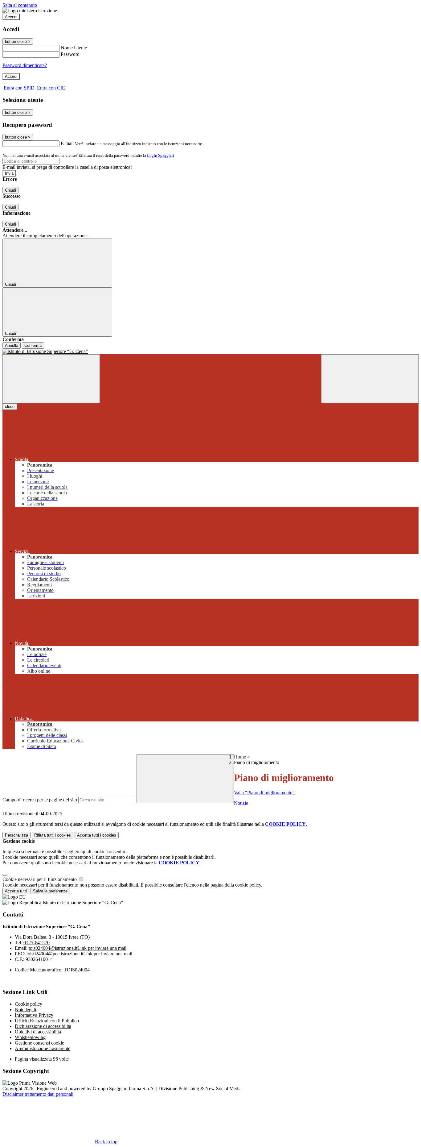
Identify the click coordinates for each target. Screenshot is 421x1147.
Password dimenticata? (24, 65)
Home (240, 756)
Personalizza (16, 835)
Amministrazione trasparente (42, 1048)
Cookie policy (28, 1004)
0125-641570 (36, 942)
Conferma (33, 345)
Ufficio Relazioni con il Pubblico (47, 1020)
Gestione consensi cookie (39, 1042)
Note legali (25, 1009)
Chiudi (10, 190)
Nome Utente (74, 47)
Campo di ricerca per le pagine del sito (39, 799)
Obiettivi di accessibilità (38, 1031)
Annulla (11, 345)
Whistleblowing (30, 1037)
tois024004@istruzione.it (77, 948)
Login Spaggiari (160, 155)
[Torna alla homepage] (210, 351)
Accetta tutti (96, 835)
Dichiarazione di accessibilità (43, 1026)
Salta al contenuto (19, 5)
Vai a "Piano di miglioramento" (264, 792)
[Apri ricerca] (370, 378)
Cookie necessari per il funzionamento (40, 879)
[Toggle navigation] (51, 378)
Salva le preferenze (50, 891)
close (9, 406)
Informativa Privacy (34, 1015)
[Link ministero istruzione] (29, 10)
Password (70, 54)
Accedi (11, 17)
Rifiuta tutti (52, 835)
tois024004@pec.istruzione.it (79, 953)
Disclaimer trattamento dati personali (37, 1094)
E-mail (67, 143)
